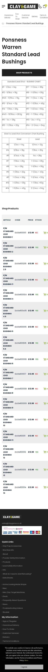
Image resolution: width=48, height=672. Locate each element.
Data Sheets (8, 578)
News (5, 604)
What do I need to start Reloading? (17, 574)
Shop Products (24, 72)
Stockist (6, 612)
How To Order (17, 16)
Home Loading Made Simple (14, 584)
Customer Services (26, 16)
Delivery (35, 16)
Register (13, 621)
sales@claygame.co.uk (12, 523)
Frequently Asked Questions (14, 600)
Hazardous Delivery (8, 16)
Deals (5, 596)
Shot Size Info (8, 550)
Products (6, 562)
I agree (24, 667)
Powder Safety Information (14, 558)
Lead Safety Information (13, 566)
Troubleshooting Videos (13, 608)
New (5, 588)
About (5, 554)
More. (26, 660)
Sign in (5, 621)
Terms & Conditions (11, 641)
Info (4, 570)
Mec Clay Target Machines (14, 592)
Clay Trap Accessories (12, 546)
